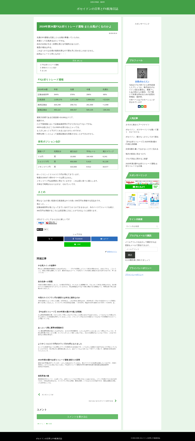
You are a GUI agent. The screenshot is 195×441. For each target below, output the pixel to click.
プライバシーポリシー (134, 275)
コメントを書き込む (77, 416)
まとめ (44, 70)
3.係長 (40, 229)
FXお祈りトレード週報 (50, 65)
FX (47, 229)
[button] (157, 226)
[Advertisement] (142, 39)
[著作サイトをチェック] (139, 106)
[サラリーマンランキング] (51, 223)
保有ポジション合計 (49, 68)
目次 (74, 61)
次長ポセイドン (142, 81)
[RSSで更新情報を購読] (145, 106)
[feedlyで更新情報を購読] (142, 106)
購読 (130, 255)
